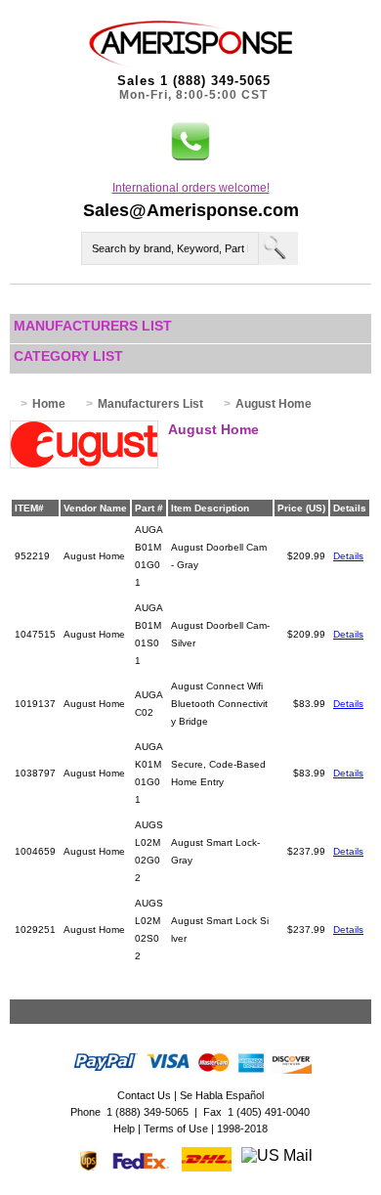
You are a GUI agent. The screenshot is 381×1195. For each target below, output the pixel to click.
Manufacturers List (93, 325)
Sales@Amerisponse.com (191, 210)
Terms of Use (176, 1128)
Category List (68, 356)
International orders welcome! (191, 188)
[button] (190, 141)
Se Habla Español (222, 1095)
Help (124, 1128)
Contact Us (144, 1095)
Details (348, 556)
